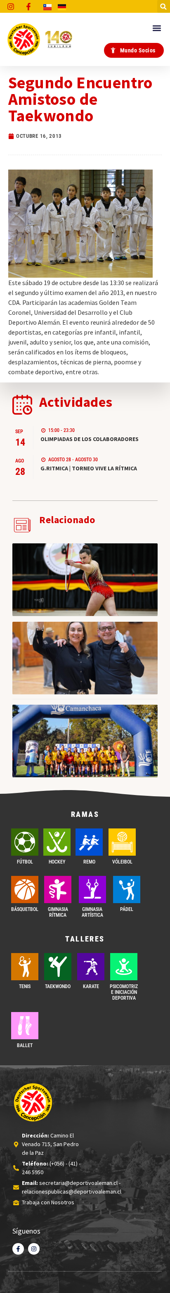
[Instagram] (34, 1249)
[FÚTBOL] (24, 842)
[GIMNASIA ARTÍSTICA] (92, 889)
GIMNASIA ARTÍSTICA (92, 912)
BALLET (25, 1045)
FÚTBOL (25, 862)
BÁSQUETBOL (24, 909)
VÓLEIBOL (122, 862)
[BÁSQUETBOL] (24, 889)
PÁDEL (126, 909)
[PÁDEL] (126, 889)
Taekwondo (58, 986)
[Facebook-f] (18, 1249)
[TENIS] (24, 966)
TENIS (25, 986)
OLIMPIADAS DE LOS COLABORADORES (89, 439)
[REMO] (89, 842)
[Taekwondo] (57, 966)
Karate (91, 986)
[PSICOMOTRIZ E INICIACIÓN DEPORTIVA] (123, 966)
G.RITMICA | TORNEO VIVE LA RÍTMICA (88, 468)
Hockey (57, 862)
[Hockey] (57, 842)
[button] (163, 6)
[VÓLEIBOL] (122, 842)
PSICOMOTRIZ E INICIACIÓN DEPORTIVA (124, 992)
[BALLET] (24, 1025)
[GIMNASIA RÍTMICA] (57, 889)
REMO (89, 862)
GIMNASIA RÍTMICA (58, 912)
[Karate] (90, 966)
